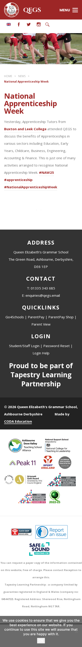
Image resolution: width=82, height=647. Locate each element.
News (22, 76)
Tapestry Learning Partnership (41, 379)
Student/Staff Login (24, 345)
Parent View (41, 324)
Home (8, 76)
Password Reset (56, 345)
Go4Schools (14, 317)
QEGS (32, 10)
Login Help (41, 353)
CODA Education (18, 421)
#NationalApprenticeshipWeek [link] (30, 187)
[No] (76, 631)
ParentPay (36, 317)
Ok (41, 640)
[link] (25, 129)
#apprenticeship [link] (18, 179)
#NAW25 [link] (46, 172)
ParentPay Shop (61, 317)
